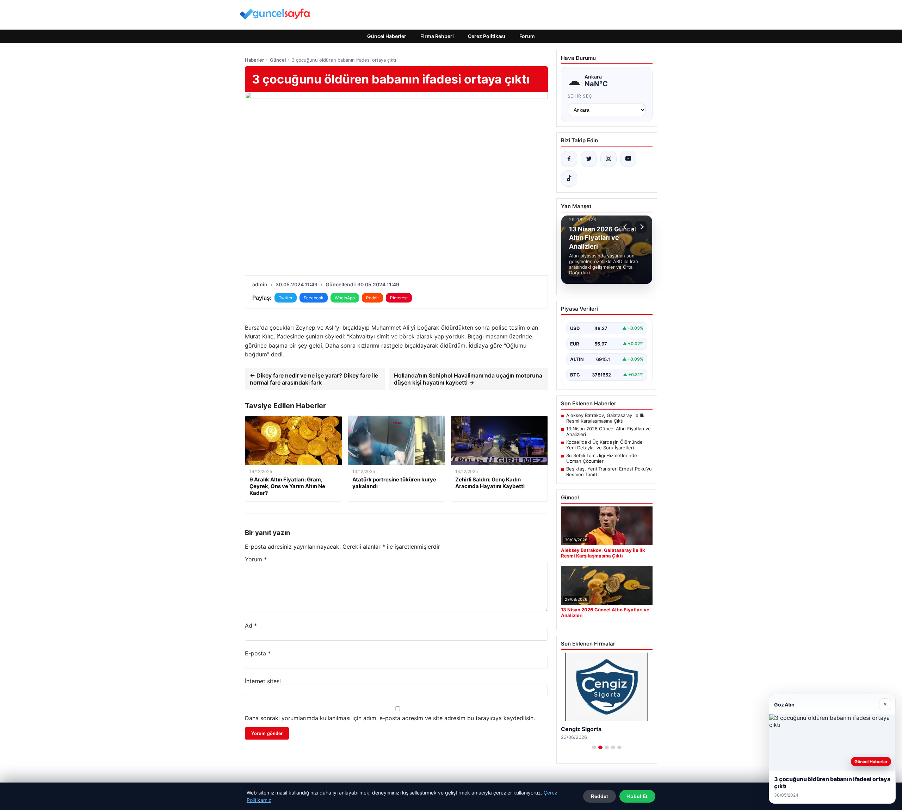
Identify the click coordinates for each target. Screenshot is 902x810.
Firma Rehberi (437, 36)
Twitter (285, 297)
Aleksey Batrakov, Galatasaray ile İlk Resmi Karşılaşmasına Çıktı (605, 418)
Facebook (313, 297)
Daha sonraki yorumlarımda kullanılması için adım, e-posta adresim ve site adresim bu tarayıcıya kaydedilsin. (390, 718)
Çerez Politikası (486, 36)
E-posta (258, 653)
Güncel (278, 60)
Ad (251, 625)
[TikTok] (569, 178)
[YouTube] (628, 159)
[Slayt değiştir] (594, 747)
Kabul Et (637, 796)
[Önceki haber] (626, 227)
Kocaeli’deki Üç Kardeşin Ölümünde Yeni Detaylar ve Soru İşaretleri (604, 444)
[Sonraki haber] (641, 227)
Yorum (256, 559)
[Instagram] (608, 159)
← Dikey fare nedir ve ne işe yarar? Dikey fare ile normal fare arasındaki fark (314, 379)
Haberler (254, 60)
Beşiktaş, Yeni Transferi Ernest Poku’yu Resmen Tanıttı (609, 471)
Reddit (372, 297)
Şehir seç (580, 96)
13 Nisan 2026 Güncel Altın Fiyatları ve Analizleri (608, 431)
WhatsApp (345, 297)
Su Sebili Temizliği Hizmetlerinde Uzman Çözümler (601, 458)
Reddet (599, 796)
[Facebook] (569, 159)
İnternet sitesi (263, 681)
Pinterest (399, 297)
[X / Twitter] (589, 159)
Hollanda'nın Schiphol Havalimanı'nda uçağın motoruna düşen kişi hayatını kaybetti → (468, 379)
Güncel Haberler (386, 36)
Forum (527, 36)
